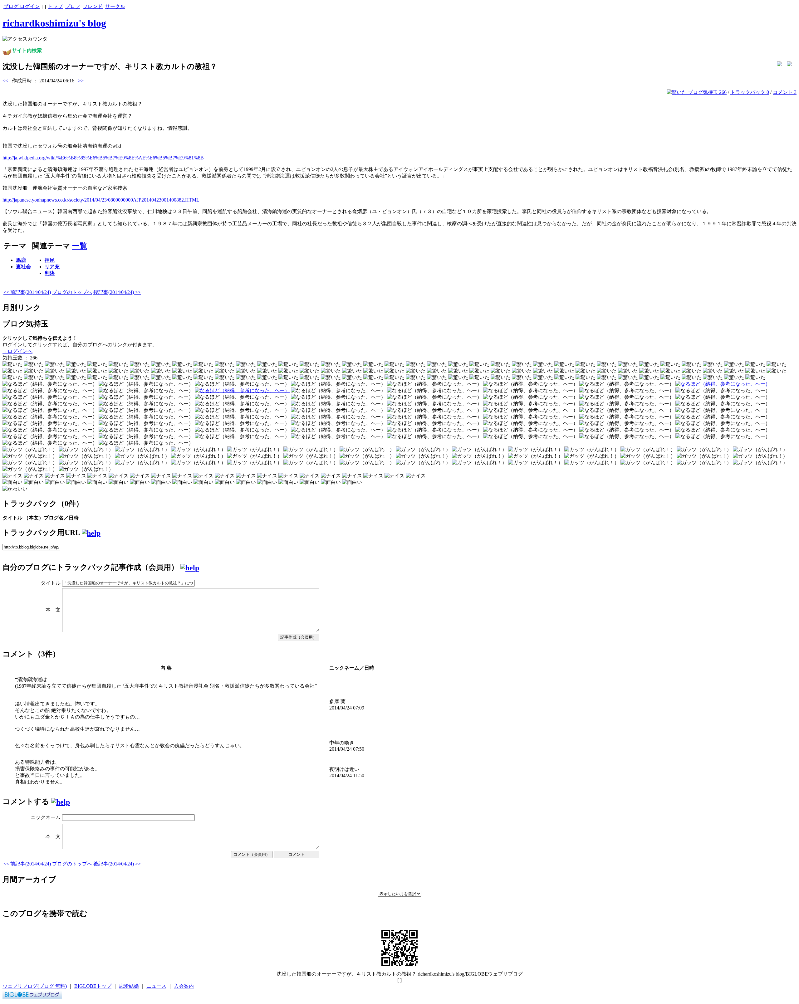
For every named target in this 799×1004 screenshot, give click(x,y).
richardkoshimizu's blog (54, 23)
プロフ (72, 6)
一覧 (79, 246)
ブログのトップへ (72, 292)
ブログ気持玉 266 (707, 92)
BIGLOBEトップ (92, 986)
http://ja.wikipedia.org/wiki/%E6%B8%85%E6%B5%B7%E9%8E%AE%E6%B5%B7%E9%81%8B (103, 157)
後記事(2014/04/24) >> (117, 292)
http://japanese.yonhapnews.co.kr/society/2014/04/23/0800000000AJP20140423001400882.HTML (100, 199)
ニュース (156, 986)
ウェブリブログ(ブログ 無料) (34, 986)
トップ (55, 6)
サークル (115, 6)
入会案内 (184, 986)
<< (5, 80)
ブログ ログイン (21, 6)
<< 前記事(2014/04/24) (27, 292)
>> (81, 80)
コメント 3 (785, 92)
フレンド (93, 6)
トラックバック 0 (749, 92)
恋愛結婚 (129, 986)
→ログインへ (17, 351)
